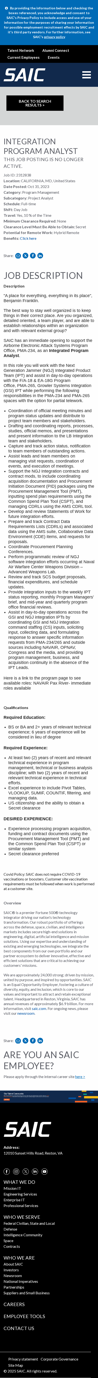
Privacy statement (23, 1359)
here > (80, 1076)
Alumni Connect (55, 50)
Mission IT (12, 1188)
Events (53, 57)
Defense (10, 1229)
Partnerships (14, 1287)
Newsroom (13, 1275)
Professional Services (21, 1205)
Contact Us (19, 1328)
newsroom (25, 1013)
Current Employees (23, 57)
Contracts (12, 1246)
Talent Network (20, 50)
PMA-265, (26, 385)
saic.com (39, 1008)
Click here (28, 238)
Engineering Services (20, 1194)
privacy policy (54, 37)
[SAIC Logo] (27, 1128)
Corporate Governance (59, 1359)
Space (8, 1240)
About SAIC (13, 1264)
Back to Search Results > (35, 103)
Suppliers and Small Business (27, 1292)
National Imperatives (21, 1281)
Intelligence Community (23, 1234)
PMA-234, (26, 350)
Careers (14, 1304)
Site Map (15, 1365)
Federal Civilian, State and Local (29, 1223)
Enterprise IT (14, 1199)
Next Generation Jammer (39, 368)
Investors (11, 1269)
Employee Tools (24, 1316)
